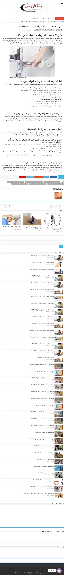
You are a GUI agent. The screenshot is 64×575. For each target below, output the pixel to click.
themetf (32, 568)
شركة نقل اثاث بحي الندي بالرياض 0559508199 (43, 344)
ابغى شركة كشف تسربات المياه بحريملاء (52, 181)
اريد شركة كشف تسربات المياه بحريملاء (55, 183)
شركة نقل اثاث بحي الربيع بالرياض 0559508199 (43, 350)
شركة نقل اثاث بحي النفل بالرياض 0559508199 (43, 316)
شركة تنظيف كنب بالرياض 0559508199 (44, 452)
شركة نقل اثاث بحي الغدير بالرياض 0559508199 (42, 296)
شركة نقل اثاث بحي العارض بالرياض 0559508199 (42, 323)
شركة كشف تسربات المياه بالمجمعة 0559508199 (53, 206)
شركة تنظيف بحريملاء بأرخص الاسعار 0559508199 (42, 486)
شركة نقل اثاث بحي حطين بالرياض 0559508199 (43, 18)
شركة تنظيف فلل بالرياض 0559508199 (45, 459)
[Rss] (33, 571)
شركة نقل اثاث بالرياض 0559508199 (45, 357)
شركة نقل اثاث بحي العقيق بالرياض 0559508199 (42, 310)
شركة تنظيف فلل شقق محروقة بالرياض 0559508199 (41, 439)
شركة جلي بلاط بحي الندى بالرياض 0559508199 (42, 418)
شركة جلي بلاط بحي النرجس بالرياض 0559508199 (42, 405)
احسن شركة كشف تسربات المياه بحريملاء (34, 181)
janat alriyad (58, 29)
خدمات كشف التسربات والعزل (51, 21)
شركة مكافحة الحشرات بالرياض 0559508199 (43, 479)
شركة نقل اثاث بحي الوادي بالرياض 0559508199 (42, 303)
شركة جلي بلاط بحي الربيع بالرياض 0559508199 (42, 425)
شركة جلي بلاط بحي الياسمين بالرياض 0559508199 (42, 364)
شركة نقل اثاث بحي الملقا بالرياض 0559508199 (42, 255)
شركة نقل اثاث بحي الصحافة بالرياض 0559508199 (42, 337)
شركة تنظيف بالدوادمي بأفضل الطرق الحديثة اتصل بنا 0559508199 (38, 493)
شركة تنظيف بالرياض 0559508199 (46, 473)
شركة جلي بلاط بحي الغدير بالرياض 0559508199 (42, 371)
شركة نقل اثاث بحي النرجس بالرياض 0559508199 (42, 330)
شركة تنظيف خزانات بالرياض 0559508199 (44, 466)
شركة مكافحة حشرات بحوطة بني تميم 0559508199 (53, 228)
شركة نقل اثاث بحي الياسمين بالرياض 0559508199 (42, 289)
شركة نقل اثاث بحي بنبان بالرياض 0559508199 (43, 276)
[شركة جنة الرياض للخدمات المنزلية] (32, 8)
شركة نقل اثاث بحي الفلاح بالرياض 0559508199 (42, 282)
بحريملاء (47, 38)
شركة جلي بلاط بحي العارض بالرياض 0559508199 (42, 398)
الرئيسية (62, 21)
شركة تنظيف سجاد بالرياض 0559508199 (44, 432)
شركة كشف (59, 38)
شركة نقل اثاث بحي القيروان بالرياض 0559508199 (42, 269)
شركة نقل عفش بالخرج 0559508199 (9, 206)
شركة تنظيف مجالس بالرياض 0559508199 (44, 445)
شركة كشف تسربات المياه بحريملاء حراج (20, 183)
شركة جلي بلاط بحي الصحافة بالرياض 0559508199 (42, 411)
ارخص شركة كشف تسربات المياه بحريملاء (16, 181)
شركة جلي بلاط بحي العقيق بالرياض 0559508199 (42, 384)
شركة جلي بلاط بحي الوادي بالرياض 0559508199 (42, 378)
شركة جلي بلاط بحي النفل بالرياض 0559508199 (42, 391)
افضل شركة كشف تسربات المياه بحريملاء (38, 183)
